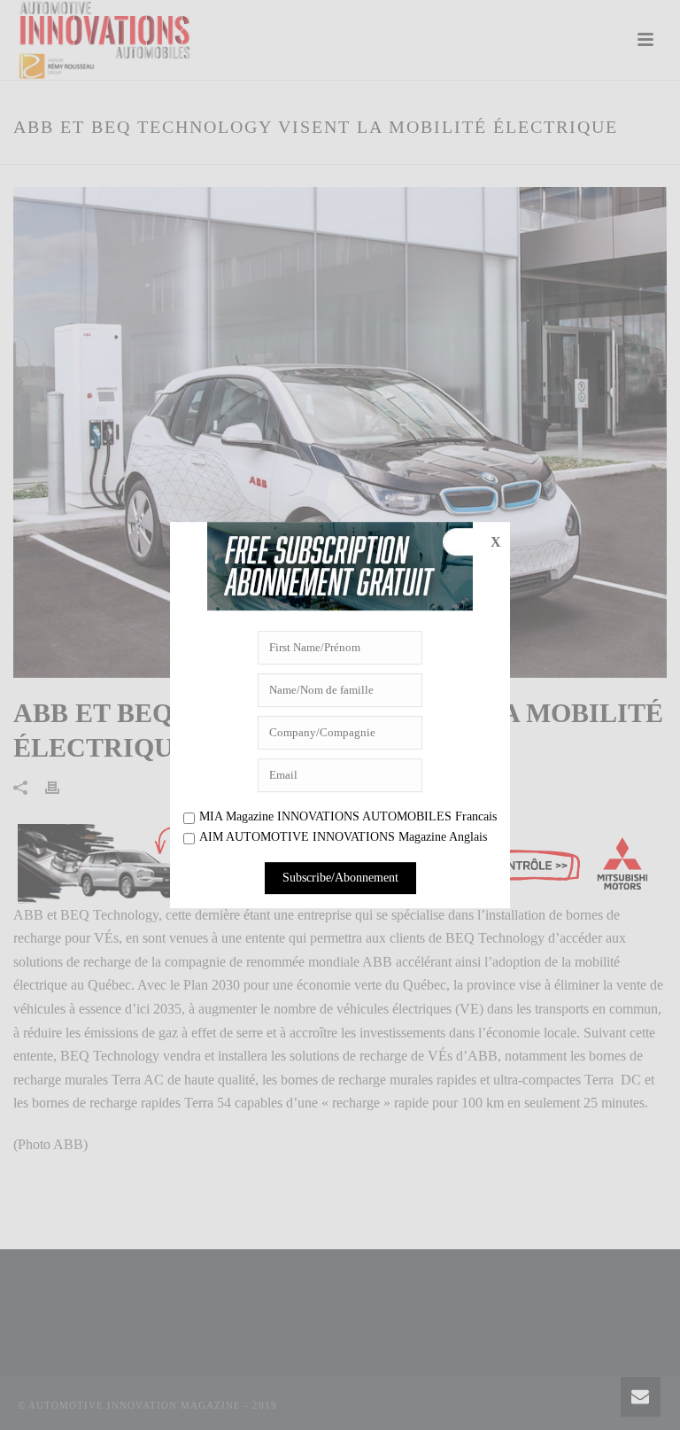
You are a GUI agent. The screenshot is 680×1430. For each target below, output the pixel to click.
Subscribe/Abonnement (340, 877)
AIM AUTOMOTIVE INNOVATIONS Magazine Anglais (343, 837)
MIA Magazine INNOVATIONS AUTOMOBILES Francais (348, 816)
